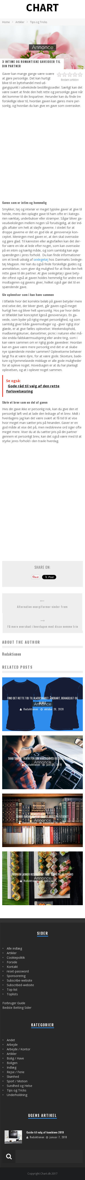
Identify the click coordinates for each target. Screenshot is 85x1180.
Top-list (12, 989)
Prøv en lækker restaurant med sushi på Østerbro (42, 874)
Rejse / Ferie (15, 1072)
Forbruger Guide (13, 1003)
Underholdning (17, 1095)
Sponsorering (16, 976)
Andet (11, 1040)
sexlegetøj (41, 259)
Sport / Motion (17, 1081)
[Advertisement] (42, 153)
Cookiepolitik (16, 957)
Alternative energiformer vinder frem (42, 606)
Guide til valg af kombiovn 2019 (45, 1132)
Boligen (12, 1063)
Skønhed (13, 1076)
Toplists (12, 994)
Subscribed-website (20, 985)
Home (6, 22)
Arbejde (12, 1044)
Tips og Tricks (16, 1090)
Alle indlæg (14, 948)
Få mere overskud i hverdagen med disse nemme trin (42, 626)
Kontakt (12, 967)
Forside (12, 962)
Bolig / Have (15, 1058)
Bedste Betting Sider (16, 1007)
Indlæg (11, 1067)
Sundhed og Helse (19, 1086)
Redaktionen (31, 709)
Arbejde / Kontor (18, 1049)
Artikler (12, 953)
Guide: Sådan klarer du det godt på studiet (42, 816)
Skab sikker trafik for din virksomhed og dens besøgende (42, 758)
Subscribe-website (19, 980)
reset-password (18, 971)
